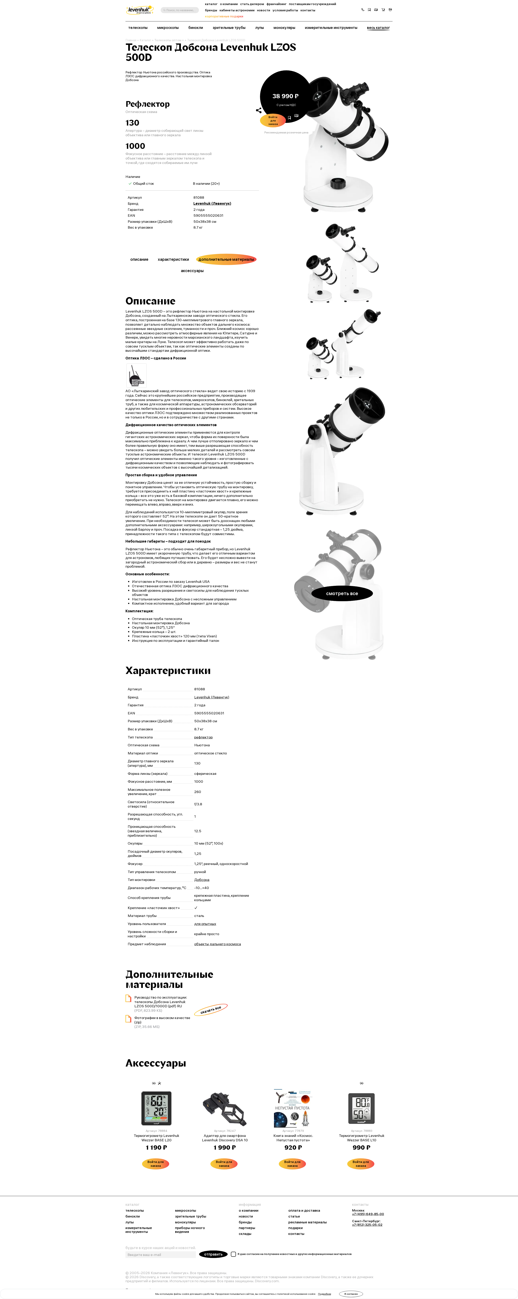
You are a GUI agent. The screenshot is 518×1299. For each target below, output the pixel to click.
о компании (229, 4)
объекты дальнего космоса (217, 944)
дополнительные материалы (226, 259)
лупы (259, 27)
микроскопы (168, 27)
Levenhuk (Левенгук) (212, 203)
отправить (213, 1254)
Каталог (145, 40)
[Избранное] (369, 10)
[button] (363, 10)
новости (263, 10)
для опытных (205, 923)
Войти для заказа (273, 120)
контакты (307, 10)
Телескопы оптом (167, 40)
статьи (294, 1216)
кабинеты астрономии (237, 10)
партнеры (247, 1228)
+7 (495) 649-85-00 (368, 1214)
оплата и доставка (304, 1210)
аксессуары (192, 270)
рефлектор (203, 737)
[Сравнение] (376, 10)
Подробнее (324, 1293)
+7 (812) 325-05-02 (367, 1225)
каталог (211, 4)
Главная (130, 40)
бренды (211, 10)
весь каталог (378, 27)
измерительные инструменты (331, 27)
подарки (295, 1228)
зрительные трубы (229, 27)
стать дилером (252, 4)
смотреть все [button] (342, 593)
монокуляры (284, 27)
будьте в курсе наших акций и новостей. (160, 1248)
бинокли (195, 27)
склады (245, 1234)
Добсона (201, 879)
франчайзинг (276, 4)
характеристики (173, 259)
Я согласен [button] (351, 1293)
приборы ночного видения (190, 1230)
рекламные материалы (307, 1222)
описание (139, 259)
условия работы (285, 10)
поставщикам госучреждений (312, 4)
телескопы (138, 27)
